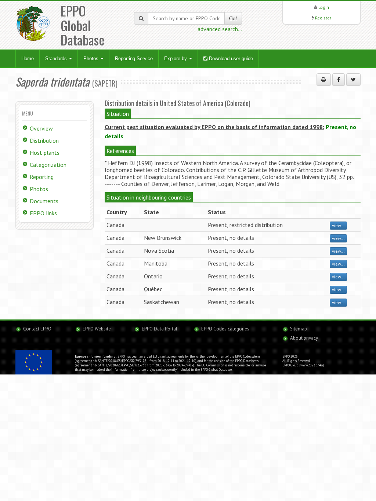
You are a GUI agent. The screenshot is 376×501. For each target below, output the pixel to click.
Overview (41, 128)
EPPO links (43, 213)
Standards (56, 58)
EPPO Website (97, 329)
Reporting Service (134, 58)
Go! (233, 18)
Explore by (176, 58)
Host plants (44, 152)
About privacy (304, 338)
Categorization (48, 164)
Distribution (44, 140)
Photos (91, 58)
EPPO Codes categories (225, 329)
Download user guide (230, 58)
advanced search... (220, 29)
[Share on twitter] (353, 79)
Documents (44, 201)
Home (27, 58)
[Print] (324, 79)
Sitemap (298, 329)
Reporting (42, 176)
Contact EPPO (37, 329)
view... (338, 225)
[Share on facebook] (338, 79)
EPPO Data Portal (159, 329)
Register (323, 18)
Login (323, 7)
